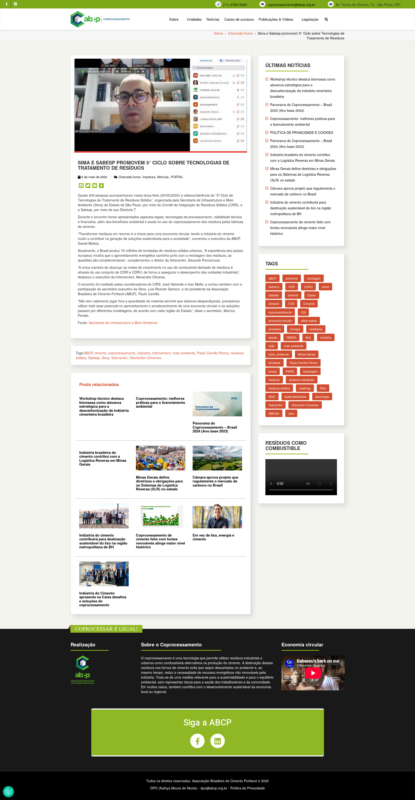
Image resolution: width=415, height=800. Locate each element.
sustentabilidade (295, 396)
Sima (105, 357)
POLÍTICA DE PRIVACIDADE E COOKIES (301, 132)
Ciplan (311, 295)
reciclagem (310, 371)
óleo (291, 413)
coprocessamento (121, 352)
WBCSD (274, 413)
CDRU (308, 287)
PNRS (290, 371)
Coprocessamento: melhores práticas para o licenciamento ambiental (160, 402)
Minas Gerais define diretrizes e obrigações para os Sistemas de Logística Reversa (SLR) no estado (159, 483)
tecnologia (322, 396)
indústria (143, 352)
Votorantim (119, 357)
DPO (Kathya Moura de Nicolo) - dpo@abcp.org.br (188, 788)
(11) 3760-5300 (235, 4)
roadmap (305, 388)
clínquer (274, 303)
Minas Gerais (306, 354)
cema (325, 287)
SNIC (272, 396)
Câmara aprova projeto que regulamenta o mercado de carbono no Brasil (215, 481)
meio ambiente (183, 352)
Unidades (194, 19)
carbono (274, 287)
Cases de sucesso (239, 19)
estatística (315, 329)
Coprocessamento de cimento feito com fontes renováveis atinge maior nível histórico (160, 541)
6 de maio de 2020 (94, 177)
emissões (275, 329)
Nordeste (275, 363)
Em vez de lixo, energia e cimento (213, 537)
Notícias (213, 19)
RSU (323, 388)
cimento (100, 352)
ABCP (88, 352)
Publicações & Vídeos (276, 19)
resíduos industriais (301, 380)
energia (295, 329)
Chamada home (129, 177)
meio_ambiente (279, 354)
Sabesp (94, 357)
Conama (309, 303)
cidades (274, 295)
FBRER (291, 337)
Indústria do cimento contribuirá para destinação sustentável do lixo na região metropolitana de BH (103, 541)
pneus (273, 371)
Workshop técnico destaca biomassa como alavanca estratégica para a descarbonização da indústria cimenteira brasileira (104, 406)
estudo (273, 337)
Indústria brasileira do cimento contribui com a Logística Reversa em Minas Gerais (102, 458)
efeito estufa (309, 321)
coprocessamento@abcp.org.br (291, 4)
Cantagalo (314, 278)
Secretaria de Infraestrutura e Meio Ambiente (123, 322)
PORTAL (177, 177)
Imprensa (148, 177)
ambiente (292, 278)
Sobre (173, 19)
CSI (303, 312)
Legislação (310, 19)
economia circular (280, 321)
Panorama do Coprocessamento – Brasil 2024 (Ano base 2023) (215, 427)
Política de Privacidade (247, 788)
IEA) (308, 337)
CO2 (291, 303)
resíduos (274, 380)
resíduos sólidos (279, 388)
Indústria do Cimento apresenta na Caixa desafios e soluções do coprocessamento (102, 599)
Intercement (161, 352)
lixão (272, 346)
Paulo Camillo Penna (213, 352)
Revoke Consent (8, 792)
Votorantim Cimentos (145, 357)
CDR (291, 287)
